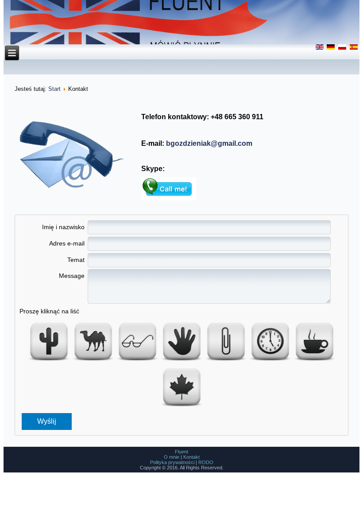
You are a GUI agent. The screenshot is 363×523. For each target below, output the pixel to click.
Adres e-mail (66, 243)
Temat (75, 259)
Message (71, 275)
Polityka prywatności (172, 462)
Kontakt (191, 457)
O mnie (171, 457)
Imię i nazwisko (63, 226)
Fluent (181, 451)
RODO (205, 462)
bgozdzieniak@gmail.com (209, 143)
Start (54, 89)
